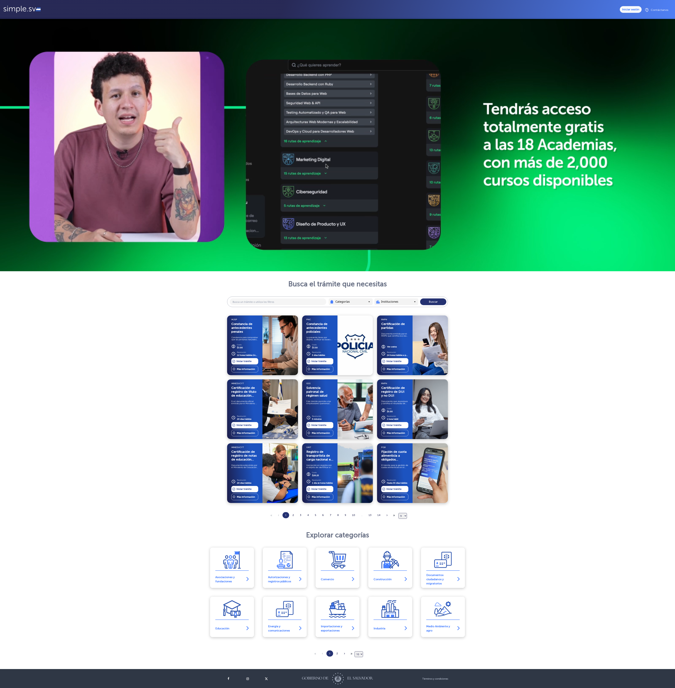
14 (378, 515)
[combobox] (351, 301)
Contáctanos (656, 10)
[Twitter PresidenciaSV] (271, 679)
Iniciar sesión (630, 9)
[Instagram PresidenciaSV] (253, 679)
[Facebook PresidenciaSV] (234, 679)
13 (370, 515)
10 (353, 515)
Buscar (433, 301)
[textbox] (353, 301)
